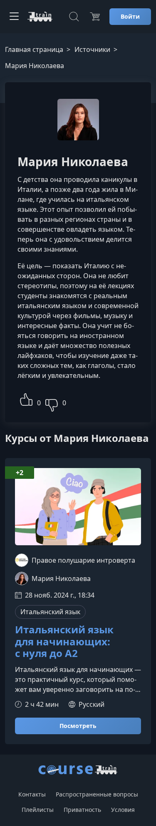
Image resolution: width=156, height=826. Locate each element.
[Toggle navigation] (14, 17)
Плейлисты (38, 810)
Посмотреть (78, 726)
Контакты (32, 794)
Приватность (82, 810)
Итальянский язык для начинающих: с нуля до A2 (64, 641)
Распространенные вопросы (97, 794)
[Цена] (95, 16)
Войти (130, 16)
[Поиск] (74, 16)
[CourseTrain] (39, 16)
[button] (26, 398)
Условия (123, 810)
